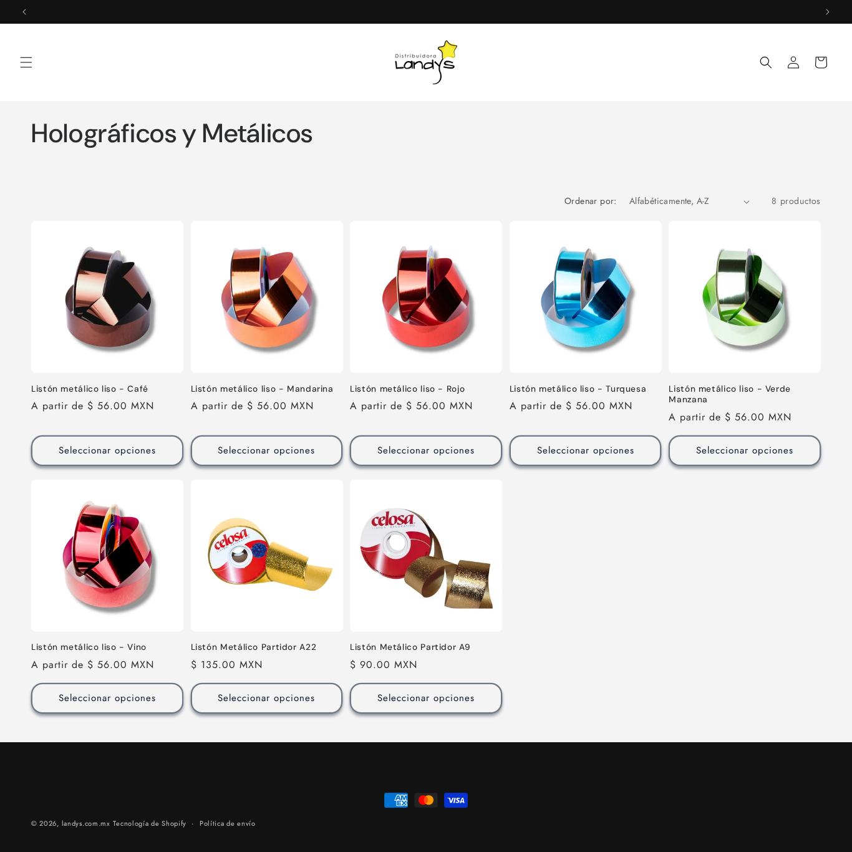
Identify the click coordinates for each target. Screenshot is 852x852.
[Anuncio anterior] (24, 12)
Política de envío (228, 823)
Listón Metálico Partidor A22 (254, 647)
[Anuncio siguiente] (827, 12)
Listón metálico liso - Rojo (407, 389)
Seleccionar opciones (107, 450)
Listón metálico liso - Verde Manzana (730, 394)
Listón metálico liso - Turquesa (578, 389)
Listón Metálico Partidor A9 (410, 647)
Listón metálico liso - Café (89, 389)
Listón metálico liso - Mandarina (262, 389)
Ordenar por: (590, 201)
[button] (26, 62)
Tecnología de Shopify (149, 823)
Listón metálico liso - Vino (89, 647)
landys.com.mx (86, 823)
